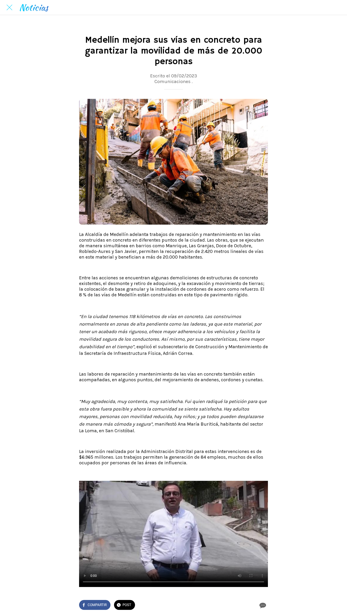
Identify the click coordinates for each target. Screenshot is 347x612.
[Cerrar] (9, 7)
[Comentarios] (262, 605)
